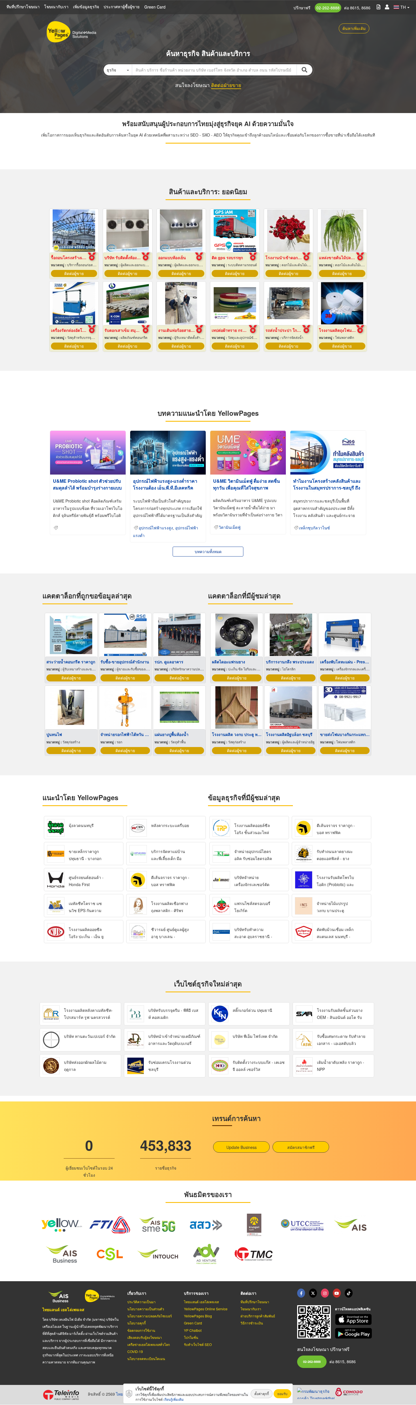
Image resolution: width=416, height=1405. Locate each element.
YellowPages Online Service (206, 1308)
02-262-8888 (328, 7)
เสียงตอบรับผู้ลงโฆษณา (144, 1337)
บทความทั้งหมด (208, 551)
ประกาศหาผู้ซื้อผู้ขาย (122, 6)
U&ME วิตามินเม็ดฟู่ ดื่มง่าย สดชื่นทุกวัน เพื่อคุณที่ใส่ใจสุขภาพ (246, 484)
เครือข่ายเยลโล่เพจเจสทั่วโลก (148, 1344)
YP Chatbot (192, 1330)
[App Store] (354, 1319)
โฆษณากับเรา (56, 6)
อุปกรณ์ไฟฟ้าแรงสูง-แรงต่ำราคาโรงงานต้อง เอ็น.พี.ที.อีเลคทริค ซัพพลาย (165, 488)
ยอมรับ (282, 1393)
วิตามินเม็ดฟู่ (230, 527)
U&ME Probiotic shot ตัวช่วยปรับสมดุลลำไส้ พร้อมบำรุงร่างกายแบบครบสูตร (87, 488)
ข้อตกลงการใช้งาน (141, 1330)
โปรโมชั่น (191, 1337)
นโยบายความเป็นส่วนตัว (145, 1308)
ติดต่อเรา (248, 1293)
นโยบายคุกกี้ (136, 1322)
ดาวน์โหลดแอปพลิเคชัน (352, 1308)
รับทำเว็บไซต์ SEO (198, 1344)
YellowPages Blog (198, 1315)
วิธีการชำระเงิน (252, 1322)
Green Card (155, 7)
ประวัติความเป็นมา (141, 1301)
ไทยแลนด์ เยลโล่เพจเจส (63, 1309)
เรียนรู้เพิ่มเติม (174, 1399)
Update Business (241, 1147)
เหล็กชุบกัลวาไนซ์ (314, 528)
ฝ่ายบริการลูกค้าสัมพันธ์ (258, 1315)
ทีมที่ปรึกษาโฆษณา (23, 6)
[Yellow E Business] (301, 1293)
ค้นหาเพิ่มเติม (354, 28)
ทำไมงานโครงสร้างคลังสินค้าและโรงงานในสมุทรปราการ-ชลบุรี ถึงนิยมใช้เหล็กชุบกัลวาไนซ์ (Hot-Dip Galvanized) (327, 491)
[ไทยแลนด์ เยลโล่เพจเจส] (313, 1293)
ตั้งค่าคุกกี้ (261, 1393)
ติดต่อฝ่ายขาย (226, 84)
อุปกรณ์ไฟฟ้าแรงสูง (156, 528)
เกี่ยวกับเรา (136, 1293)
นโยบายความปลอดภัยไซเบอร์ (149, 1315)
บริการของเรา (196, 1293)
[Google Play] (354, 1333)
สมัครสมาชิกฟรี (301, 1147)
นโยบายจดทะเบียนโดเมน (146, 1358)
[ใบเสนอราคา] (378, 6)
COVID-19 (135, 1351)
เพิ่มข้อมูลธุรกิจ (86, 6)
